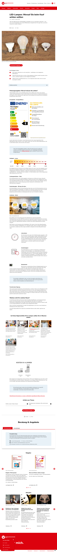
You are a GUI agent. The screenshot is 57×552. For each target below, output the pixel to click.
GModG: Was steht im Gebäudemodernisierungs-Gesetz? (27, 509)
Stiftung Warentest (25, 151)
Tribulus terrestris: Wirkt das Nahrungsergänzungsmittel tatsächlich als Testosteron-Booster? (43, 510)
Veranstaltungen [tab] (17, 428)
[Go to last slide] (3, 469)
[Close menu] (13, 539)
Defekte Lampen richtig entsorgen (12, 403)
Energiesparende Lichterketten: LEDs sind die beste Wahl (38, 404)
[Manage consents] (55, 550)
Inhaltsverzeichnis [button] (13, 85)
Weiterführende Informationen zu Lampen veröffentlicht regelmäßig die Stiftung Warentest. (27, 395)
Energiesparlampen (33, 329)
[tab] (28, 487)
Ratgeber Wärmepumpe (11, 472)
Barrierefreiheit (42, 550)
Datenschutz (30, 550)
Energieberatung (13, 433)
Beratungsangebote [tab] (7, 428)
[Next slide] (54, 469)
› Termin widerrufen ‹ (50, 550)
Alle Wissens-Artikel (27, 410)
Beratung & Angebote (15, 65)
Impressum (36, 550)
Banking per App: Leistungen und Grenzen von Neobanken (12, 509)
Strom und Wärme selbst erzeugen (37, 472)
